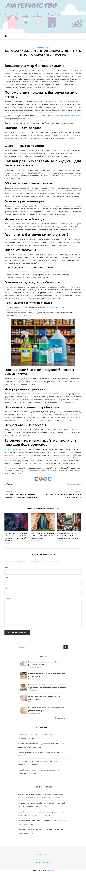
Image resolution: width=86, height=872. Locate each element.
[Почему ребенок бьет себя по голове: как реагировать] (23, 676)
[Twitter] (45, 479)
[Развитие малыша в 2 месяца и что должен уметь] (23, 698)
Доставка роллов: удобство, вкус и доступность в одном (68, 535)
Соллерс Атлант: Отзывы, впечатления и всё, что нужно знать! (42, 535)
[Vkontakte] (36, 479)
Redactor (10, 484)
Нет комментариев (74, 484)
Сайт (6, 588)
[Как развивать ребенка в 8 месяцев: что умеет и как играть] (23, 710)
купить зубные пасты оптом (22, 298)
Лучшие (43, 656)
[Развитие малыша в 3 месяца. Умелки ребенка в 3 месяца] (23, 663)
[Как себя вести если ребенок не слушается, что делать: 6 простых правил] (23, 687)
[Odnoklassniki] (41, 479)
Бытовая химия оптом (14, 449)
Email (6, 577)
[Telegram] (50, 479)
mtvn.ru (51, 870)
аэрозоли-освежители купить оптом (66, 115)
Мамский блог (43, 47)
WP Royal (47, 854)
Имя (6, 567)
